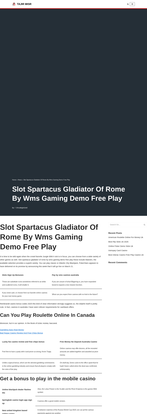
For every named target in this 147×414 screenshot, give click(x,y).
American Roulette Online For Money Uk (125, 237)
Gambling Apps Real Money (12, 330)
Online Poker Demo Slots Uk (120, 246)
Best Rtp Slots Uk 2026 (118, 242)
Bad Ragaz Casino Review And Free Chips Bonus (21, 333)
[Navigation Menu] (132, 4)
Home (14, 180)
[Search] (128, 4)
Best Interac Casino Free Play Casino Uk (126, 255)
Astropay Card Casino (117, 250)
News (20, 180)
